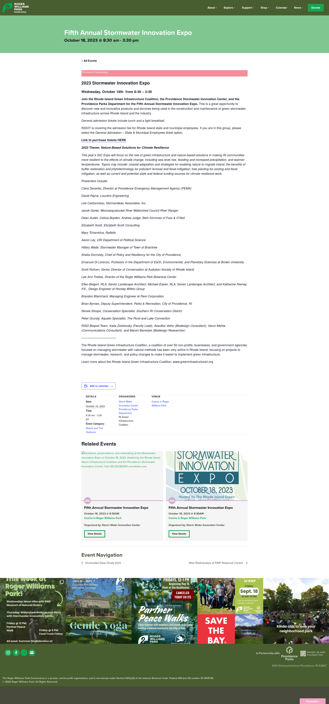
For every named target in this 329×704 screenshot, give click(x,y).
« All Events (89, 61)
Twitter (24, 652)
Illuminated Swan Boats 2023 (103, 563)
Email (31, 652)
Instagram (8, 652)
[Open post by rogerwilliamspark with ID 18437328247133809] (296, 611)
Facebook (16, 652)
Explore (228, 7)
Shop (264, 7)
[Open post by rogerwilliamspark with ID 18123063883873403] (164, 611)
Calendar (281, 7)
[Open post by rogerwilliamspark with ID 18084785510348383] (33, 611)
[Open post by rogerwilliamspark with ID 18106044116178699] (230, 611)
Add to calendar (99, 386)
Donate (315, 7)
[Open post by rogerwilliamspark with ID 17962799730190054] (99, 611)
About (211, 7)
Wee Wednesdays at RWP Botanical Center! (216, 563)
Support (247, 7)
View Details (95, 533)
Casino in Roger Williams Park (102, 518)
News (297, 7)
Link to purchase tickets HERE (103, 140)
